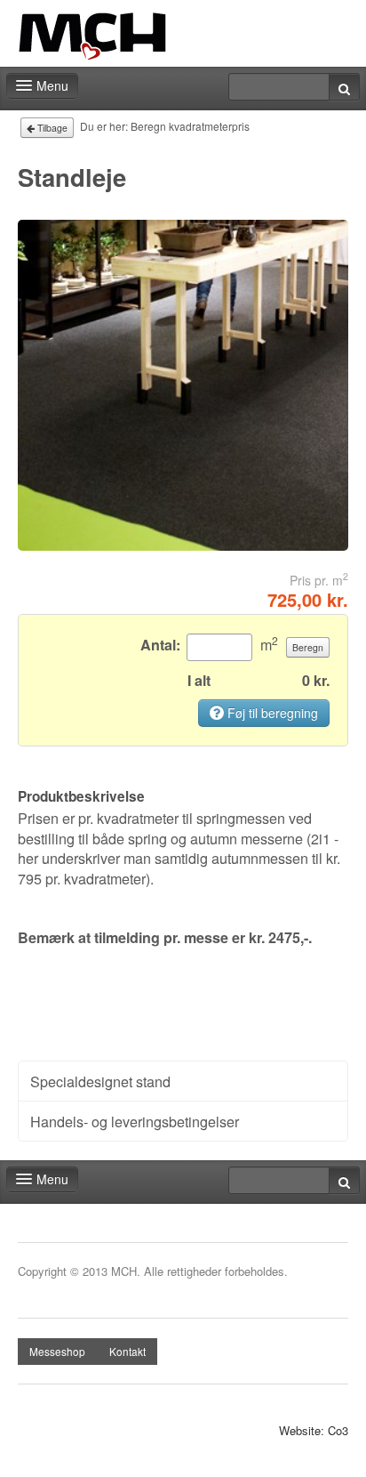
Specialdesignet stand (100, 1081)
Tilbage (51, 127)
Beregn (307, 647)
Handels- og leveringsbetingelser (134, 1121)
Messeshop (57, 1351)
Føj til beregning (271, 713)
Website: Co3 (313, 1431)
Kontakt (127, 1351)
